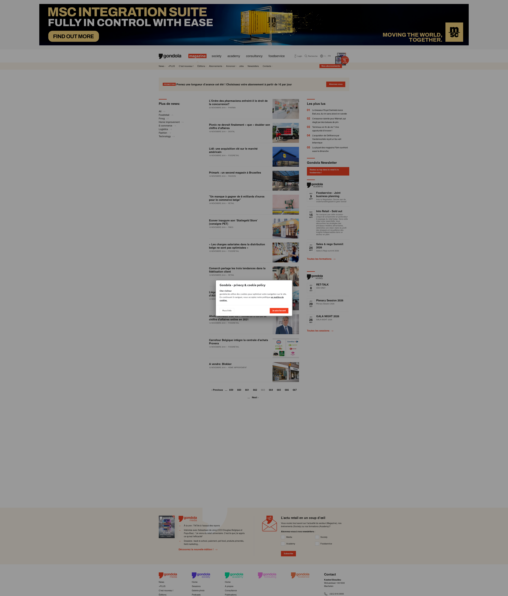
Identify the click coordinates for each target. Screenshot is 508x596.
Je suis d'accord (279, 310)
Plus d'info (226, 310)
